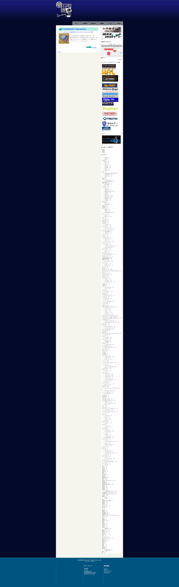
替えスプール (105, 505)
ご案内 (103, 285)
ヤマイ (106, 442)
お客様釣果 (85, 23)
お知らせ (104, 259)
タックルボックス (106, 345)
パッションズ (107, 375)
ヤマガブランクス (108, 444)
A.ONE (106, 157)
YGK (106, 219)
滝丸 (103, 517)
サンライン (107, 298)
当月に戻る (119, 59)
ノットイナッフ (105, 368)
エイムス (106, 244)
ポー (105, 412)
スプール (104, 331)
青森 (103, 544)
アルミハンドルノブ (106, 230)
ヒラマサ (104, 386)
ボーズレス (107, 415)
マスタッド (107, 422)
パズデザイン (107, 373)
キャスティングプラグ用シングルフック (111, 270)
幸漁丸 (106, 497)
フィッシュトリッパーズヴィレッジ (112, 387)
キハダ (81, 31)
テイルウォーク (108, 356)
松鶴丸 (103, 511)
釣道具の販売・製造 (60, 0)
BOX (106, 163)
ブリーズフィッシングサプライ (109, 408)
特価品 (103, 519)
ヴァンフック (107, 238)
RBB (105, 202)
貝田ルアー (104, 533)
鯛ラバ (103, 551)
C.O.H (106, 164)
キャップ (104, 272)
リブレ (106, 454)
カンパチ (104, 266)
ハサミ (103, 372)
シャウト (106, 310)
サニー (106, 288)
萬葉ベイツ (104, 529)
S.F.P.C (103, 205)
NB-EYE (106, 200)
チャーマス (104, 348)
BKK (106, 161)
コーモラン (107, 280)
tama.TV (106, 209)
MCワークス (107, 195)
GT (102, 177)
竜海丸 (103, 523)
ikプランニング (108, 179)
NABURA (107, 198)
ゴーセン (106, 278)
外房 (103, 479)
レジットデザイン (108, 458)
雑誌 (103, 543)
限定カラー (104, 540)
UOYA (106, 215)
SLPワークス (105, 207)
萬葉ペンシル (105, 531)
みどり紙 (104, 428)
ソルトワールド (105, 338)
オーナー (106, 250)
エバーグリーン (105, 248)
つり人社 (104, 352)
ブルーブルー (107, 409)
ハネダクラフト (108, 376)
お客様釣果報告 (105, 258)
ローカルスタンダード (109, 461)
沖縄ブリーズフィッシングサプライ (110, 515)
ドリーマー (104, 363)
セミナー (104, 335)
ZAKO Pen (104, 220)
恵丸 (103, 499)
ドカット (104, 361)
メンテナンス (105, 438)
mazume (106, 194)
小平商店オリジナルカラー (108, 492)
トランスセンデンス (109, 362)
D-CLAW (106, 167)
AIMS (106, 158)
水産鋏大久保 (105, 513)
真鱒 (103, 521)
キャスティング (86, 31)
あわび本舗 (107, 231)
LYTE (106, 188)
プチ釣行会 (104, 396)
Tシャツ (104, 213)
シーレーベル (105, 302)
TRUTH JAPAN (108, 212)
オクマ (106, 251)
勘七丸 (103, 473)
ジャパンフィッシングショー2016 (109, 316)
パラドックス (107, 378)
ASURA (103, 160)
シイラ (103, 303)
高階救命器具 (107, 550)
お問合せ (119, 23)
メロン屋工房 (107, 437)
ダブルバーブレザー (109, 347)
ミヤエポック (107, 429)
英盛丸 (103, 527)
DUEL (106, 168)
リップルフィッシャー (109, 452)
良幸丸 (103, 525)
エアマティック (105, 242)
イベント (104, 235)
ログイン (106, 568)
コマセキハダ (105, 284)
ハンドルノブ (105, 382)
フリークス (104, 407)
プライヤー (104, 397)
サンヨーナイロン (108, 295)
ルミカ (106, 457)
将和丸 (103, 489)
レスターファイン (106, 460)
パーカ (103, 369)
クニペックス (105, 273)
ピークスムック (105, 385)
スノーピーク (105, 330)
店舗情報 (102, 23)
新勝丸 (103, 151)
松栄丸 (103, 509)
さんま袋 (104, 294)
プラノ (106, 404)
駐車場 (103, 547)
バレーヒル (107, 381)
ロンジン (106, 464)
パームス (106, 370)
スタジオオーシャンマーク (110, 322)
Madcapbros (107, 189)
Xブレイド (107, 216)
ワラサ (103, 465)
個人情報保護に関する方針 (84, 560)
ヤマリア (104, 447)
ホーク (103, 414)
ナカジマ (106, 365)
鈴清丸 (103, 149)
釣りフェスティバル (106, 537)
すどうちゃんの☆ (108, 326)
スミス (106, 334)
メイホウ (106, 434)
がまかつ (106, 263)
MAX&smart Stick (88, 571)
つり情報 (104, 353)
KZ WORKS (107, 184)
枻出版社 (104, 512)
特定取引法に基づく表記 (96, 560)
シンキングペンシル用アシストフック (110, 318)
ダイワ (106, 340)
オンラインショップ (106, 257)
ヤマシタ (106, 445)
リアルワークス (108, 451)
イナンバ (104, 234)
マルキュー (107, 427)
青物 (92, 31)
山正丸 (103, 152)
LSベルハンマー (105, 186)
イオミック (107, 233)
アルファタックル (108, 228)
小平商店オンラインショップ (108, 493)
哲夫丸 (103, 476)
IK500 (103, 178)
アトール (106, 227)
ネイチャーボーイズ (109, 366)
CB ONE (106, 166)
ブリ (103, 405)
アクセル (106, 224)
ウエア (106, 240)
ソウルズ (106, 337)
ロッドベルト (105, 462)
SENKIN (104, 206)
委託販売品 (93, 23)
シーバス (104, 299)
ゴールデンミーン (108, 281)
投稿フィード (107, 569)
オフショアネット (108, 254)
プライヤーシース (106, 398)
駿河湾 (103, 548)
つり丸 (103, 351)
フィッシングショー (106, 392)
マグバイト (107, 419)
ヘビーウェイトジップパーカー (109, 411)
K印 (105, 185)
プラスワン (107, 401)
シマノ (106, 309)
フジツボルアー (108, 393)
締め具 (103, 524)
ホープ (106, 417)
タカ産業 (106, 341)
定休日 (103, 486)
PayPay (103, 201)
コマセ (103, 283)
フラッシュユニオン (109, 403)
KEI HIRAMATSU (72, 31)
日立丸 (103, 504)
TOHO (106, 210)
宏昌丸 (103, 485)
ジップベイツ (107, 308)
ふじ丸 (103, 394)
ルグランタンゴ (105, 455)
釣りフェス (104, 536)
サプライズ (107, 291)
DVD (103, 171)
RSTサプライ (107, 204)
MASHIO (106, 192)
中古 (103, 467)
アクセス (110, 23)
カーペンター (107, 261)
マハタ (103, 424)
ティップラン (105, 355)
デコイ (106, 358)
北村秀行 (104, 475)
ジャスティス (107, 313)
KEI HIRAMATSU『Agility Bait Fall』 (74, 29)
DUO (106, 170)
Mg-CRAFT (107, 197)
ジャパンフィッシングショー (108, 315)
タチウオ (104, 343)
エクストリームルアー (109, 245)
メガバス (106, 435)
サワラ (103, 292)
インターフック (105, 237)
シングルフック (105, 319)
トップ (58, 51)
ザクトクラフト (108, 287)
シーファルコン (108, 301)
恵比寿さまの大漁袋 (106, 500)
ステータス (104, 323)
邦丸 (103, 535)
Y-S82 (103, 217)
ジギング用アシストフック (108, 306)
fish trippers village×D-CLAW (111, 173)
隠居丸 (103, 541)
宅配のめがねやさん (106, 484)
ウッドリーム (107, 241)
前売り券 (104, 471)
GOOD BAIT (107, 174)
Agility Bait (65, 31)
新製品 (103, 503)
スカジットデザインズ (109, 320)
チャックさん (105, 350)
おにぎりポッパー (106, 252)
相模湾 (103, 520)
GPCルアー (107, 176)
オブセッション (105, 255)
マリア (106, 425)
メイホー (106, 432)
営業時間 (104, 477)
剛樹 (103, 472)
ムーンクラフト (108, 431)
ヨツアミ (106, 450)
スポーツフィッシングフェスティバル (110, 333)
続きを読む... (94, 47)
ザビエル (104, 290)
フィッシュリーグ (108, 390)
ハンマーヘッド (108, 383)
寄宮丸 (103, 488)
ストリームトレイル (109, 327)
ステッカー (104, 324)
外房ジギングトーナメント (108, 480)
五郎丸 (103, 469)
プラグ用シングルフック (107, 400)
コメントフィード (108, 571)
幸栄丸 (103, 496)
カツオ (77, 31)
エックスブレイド (108, 247)
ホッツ (106, 418)
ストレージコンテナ (106, 329)
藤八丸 (103, 532)
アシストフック (105, 225)
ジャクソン (107, 312)
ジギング (104, 305)
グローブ (104, 276)
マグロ (103, 421)
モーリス (106, 439)
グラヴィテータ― (106, 274)
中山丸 (103, 468)
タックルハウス (108, 344)
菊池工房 (106, 528)
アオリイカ (104, 221)
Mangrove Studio (108, 191)
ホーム (76, 23)
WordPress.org (107, 572)
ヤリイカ (104, 448)
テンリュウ (107, 359)
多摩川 (103, 481)
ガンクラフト (107, 265)
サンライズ (104, 297)
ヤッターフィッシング (109, 441)
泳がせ (103, 516)
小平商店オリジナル (109, 491)
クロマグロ (104, 277)
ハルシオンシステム (109, 379)
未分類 (103, 507)
